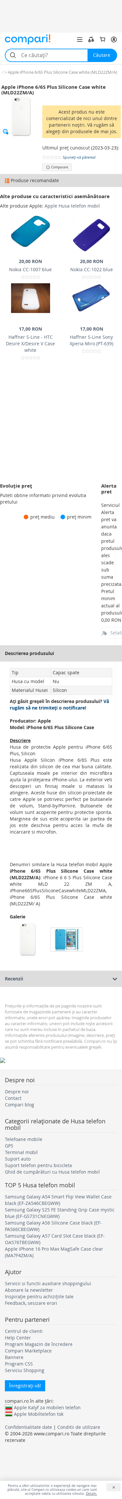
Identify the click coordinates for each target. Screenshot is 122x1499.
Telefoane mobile (23, 1139)
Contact (13, 1098)
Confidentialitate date (28, 1427)
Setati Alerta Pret (116, 633)
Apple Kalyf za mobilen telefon (47, 1407)
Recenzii (14, 979)
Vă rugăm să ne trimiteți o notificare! (59, 704)
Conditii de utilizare (78, 1427)
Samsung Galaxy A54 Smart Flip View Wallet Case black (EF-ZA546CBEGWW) (58, 1200)
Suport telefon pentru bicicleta (38, 1165)
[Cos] (102, 39)
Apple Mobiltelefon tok (38, 1414)
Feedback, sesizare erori (31, 1303)
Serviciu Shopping (24, 1370)
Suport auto (18, 1159)
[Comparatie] (91, 39)
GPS (9, 1146)
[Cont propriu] (114, 39)
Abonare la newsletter (29, 1290)
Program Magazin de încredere (39, 1344)
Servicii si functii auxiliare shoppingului (48, 1283)
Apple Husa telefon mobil (72, 206)
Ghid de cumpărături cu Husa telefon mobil (52, 1172)
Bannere (14, 1357)
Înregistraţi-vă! (25, 1385)
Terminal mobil (21, 1152)
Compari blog (19, 1104)
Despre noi (17, 1091)
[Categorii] (80, 39)
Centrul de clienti (24, 1331)
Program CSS (19, 1364)
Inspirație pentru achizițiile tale (39, 1296)
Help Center (18, 1338)
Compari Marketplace (28, 1351)
